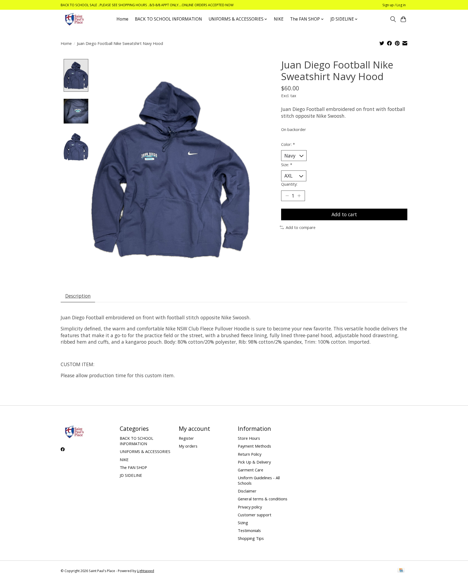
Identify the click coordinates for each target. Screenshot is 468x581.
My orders (188, 446)
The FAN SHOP (133, 467)
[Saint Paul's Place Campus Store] (74, 19)
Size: (286, 164)
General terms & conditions (262, 498)
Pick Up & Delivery (254, 462)
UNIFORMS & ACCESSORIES (145, 451)
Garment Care (250, 469)
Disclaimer (247, 491)
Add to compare (301, 227)
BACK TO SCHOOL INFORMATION (168, 19)
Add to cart (344, 214)
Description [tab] (78, 296)
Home (122, 19)
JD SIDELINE (131, 475)
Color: (288, 144)
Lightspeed (145, 571)
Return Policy (249, 454)
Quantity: (289, 184)
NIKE (279, 19)
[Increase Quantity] (299, 195)
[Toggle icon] (393, 19)
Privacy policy (250, 507)
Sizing (243, 522)
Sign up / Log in (394, 5)
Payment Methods (254, 446)
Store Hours (249, 438)
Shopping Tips (251, 538)
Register (186, 438)
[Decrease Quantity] (287, 195)
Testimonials (249, 530)
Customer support (254, 514)
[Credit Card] (401, 570)
